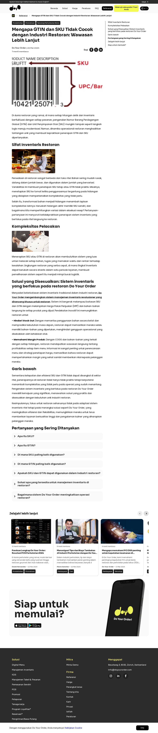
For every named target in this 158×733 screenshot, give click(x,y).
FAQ (97, 8)
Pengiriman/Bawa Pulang (24, 719)
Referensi (107, 8)
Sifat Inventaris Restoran (119, 22)
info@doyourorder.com (120, 670)
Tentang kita (72, 692)
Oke (142, 728)
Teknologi (118, 571)
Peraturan (86, 8)
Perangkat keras (74, 687)
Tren (71, 571)
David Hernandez (19, 567)
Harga (74, 8)
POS (14, 689)
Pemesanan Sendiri (21, 684)
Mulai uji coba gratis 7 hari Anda (126, 8)
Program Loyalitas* (21, 709)
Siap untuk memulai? (117, 45)
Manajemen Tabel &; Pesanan (26, 679)
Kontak (69, 697)
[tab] (57, 437)
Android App (34, 625)
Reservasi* (17, 714)
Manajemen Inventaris (23, 670)
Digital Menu (18, 665)
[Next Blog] (146, 513)
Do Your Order (19, 48)
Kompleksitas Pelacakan (118, 25)
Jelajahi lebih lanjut (116, 41)
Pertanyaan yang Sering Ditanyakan (124, 38)
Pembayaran (62, 571)
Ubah (144, 2)
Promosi (16, 694)
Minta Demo (72, 665)
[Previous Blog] (140, 513)
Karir (68, 702)
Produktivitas (18, 23)
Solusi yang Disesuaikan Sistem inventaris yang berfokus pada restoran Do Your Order (127, 30)
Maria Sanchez (63, 567)
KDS (14, 674)
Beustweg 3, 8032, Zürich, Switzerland (127, 665)
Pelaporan (17, 699)
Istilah (69, 711)
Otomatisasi (30, 23)
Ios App (21, 625)
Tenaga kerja (18, 704)
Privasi (69, 706)
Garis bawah (113, 35)
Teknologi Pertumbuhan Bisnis (48, 23)
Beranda (54, 8)
